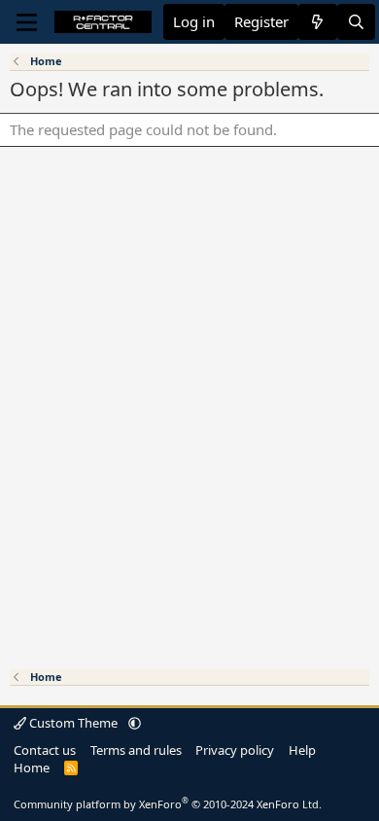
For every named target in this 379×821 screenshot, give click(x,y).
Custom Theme (73, 723)
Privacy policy (234, 750)
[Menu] (27, 22)
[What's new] (317, 22)
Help (302, 750)
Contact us (45, 750)
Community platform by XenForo (168, 804)
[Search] (356, 22)
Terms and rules (136, 750)
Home (32, 767)
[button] (134, 722)
